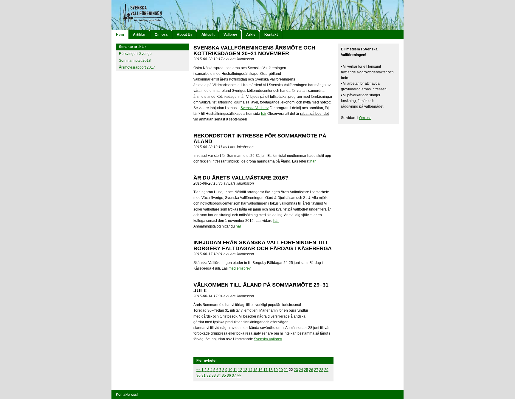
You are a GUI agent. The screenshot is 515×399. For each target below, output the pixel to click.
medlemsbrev (240, 268)
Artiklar (139, 35)
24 (301, 370)
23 (296, 370)
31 (203, 375)
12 (240, 370)
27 (316, 370)
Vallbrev (230, 35)
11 (235, 370)
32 (209, 375)
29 (326, 370)
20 (281, 370)
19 (276, 370)
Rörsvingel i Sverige (135, 54)
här (263, 114)
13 (245, 370)
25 (306, 370)
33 (214, 375)
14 (250, 370)
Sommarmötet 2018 (135, 60)
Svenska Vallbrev (255, 108)
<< (198, 370)
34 (219, 375)
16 (260, 370)
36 (229, 375)
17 (265, 370)
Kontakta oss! (127, 394)
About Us (185, 35)
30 (198, 375)
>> (239, 375)
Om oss (161, 35)
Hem (120, 35)
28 (321, 370)
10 (230, 370)
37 (234, 375)
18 (271, 370)
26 (311, 370)
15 (255, 370)
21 (286, 370)
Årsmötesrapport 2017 (137, 67)
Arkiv (250, 35)
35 (224, 375)
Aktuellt (208, 35)
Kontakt (271, 35)
